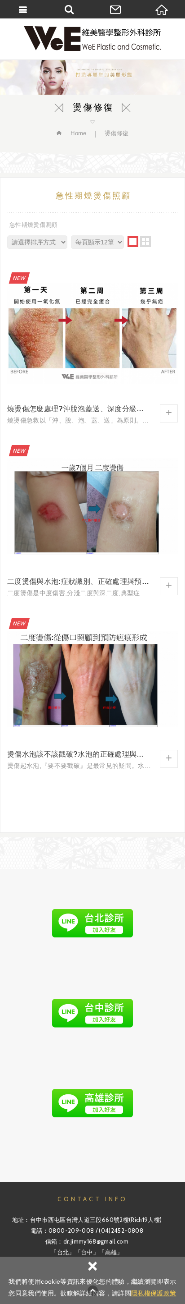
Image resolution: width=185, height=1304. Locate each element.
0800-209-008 (71, 1230)
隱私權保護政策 (153, 1293)
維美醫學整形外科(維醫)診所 (92, 38)
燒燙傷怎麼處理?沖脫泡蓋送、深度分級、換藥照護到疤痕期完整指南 (92, 346)
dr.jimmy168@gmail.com (95, 1241)
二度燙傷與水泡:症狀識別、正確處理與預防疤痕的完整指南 (92, 519)
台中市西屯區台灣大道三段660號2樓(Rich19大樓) (96, 1219)
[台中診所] (92, 1013)
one (133, 241)
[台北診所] (92, 923)
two (145, 241)
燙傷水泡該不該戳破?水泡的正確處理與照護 (92, 692)
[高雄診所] (92, 1103)
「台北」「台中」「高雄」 (87, 1252)
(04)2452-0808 (121, 1230)
